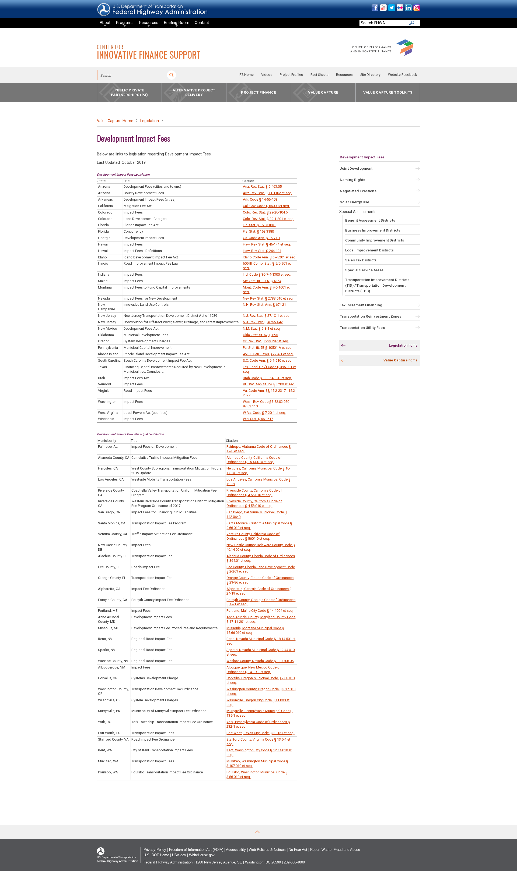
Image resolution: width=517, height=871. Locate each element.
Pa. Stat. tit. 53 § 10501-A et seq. (267, 348)
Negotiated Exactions (358, 191)
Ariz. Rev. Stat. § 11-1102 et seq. (267, 193)
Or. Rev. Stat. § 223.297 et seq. (266, 341)
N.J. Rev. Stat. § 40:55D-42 (263, 322)
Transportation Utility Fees (362, 327)
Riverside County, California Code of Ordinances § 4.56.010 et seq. (254, 492)
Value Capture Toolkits (388, 92)
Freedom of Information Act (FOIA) (196, 850)
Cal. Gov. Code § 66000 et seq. (266, 206)
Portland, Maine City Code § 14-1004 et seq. (260, 611)
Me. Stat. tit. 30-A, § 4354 (262, 281)
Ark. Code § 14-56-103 (260, 199)
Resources (344, 75)
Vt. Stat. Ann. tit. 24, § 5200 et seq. (269, 384)
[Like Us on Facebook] (374, 10)
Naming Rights (352, 179)
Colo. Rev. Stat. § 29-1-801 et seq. (268, 219)
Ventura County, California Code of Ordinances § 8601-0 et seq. (253, 536)
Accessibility (236, 850)
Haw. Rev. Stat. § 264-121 (262, 251)
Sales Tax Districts (361, 260)
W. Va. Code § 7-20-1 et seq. (264, 413)
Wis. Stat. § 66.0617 (258, 419)
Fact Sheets (319, 75)
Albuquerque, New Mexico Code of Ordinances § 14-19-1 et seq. (253, 669)
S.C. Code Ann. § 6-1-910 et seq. (267, 360)
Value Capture (323, 92)
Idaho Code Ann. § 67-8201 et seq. (269, 257)
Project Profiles (291, 75)
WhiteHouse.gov (202, 855)
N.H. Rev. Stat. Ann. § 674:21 (264, 305)
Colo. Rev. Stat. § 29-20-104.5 (265, 212)
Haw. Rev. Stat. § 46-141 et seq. (267, 244)
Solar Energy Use (354, 202)
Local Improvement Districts (369, 250)
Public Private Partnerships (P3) (129, 92)
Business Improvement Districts (372, 230)
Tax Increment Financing (361, 305)
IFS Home (246, 75)
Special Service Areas (364, 270)
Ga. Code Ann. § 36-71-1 (261, 238)
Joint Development (356, 168)
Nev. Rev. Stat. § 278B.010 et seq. (268, 298)
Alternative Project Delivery (194, 92)
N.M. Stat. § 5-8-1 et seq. (262, 328)
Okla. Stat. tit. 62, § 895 (260, 335)
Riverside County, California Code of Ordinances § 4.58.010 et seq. (254, 503)
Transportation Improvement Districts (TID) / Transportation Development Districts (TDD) (377, 285)
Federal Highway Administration (168, 862)
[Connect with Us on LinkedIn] (408, 10)
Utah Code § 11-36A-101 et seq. (267, 378)
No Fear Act (298, 850)
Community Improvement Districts (374, 240)
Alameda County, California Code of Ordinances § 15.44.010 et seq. (254, 460)
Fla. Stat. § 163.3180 (258, 231)
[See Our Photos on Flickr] (399, 10)
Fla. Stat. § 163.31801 (259, 225)
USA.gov (179, 855)
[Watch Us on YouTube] (383, 10)
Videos (266, 75)
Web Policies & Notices (267, 850)
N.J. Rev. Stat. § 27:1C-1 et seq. (266, 316)
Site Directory (370, 75)
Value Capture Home (115, 121)
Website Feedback (402, 75)
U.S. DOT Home (156, 855)
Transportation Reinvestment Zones (370, 316)
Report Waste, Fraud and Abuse (335, 850)
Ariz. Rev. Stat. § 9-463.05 (262, 186)
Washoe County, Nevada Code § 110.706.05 (260, 661)
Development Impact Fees (362, 157)
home (403, 345)
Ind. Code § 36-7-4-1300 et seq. (267, 274)
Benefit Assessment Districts (370, 220)
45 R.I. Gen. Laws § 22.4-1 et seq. (268, 354)
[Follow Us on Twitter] (391, 10)
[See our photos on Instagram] (416, 10)
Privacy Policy (155, 850)
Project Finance (258, 92)
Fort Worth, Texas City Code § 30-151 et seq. (260, 733)
